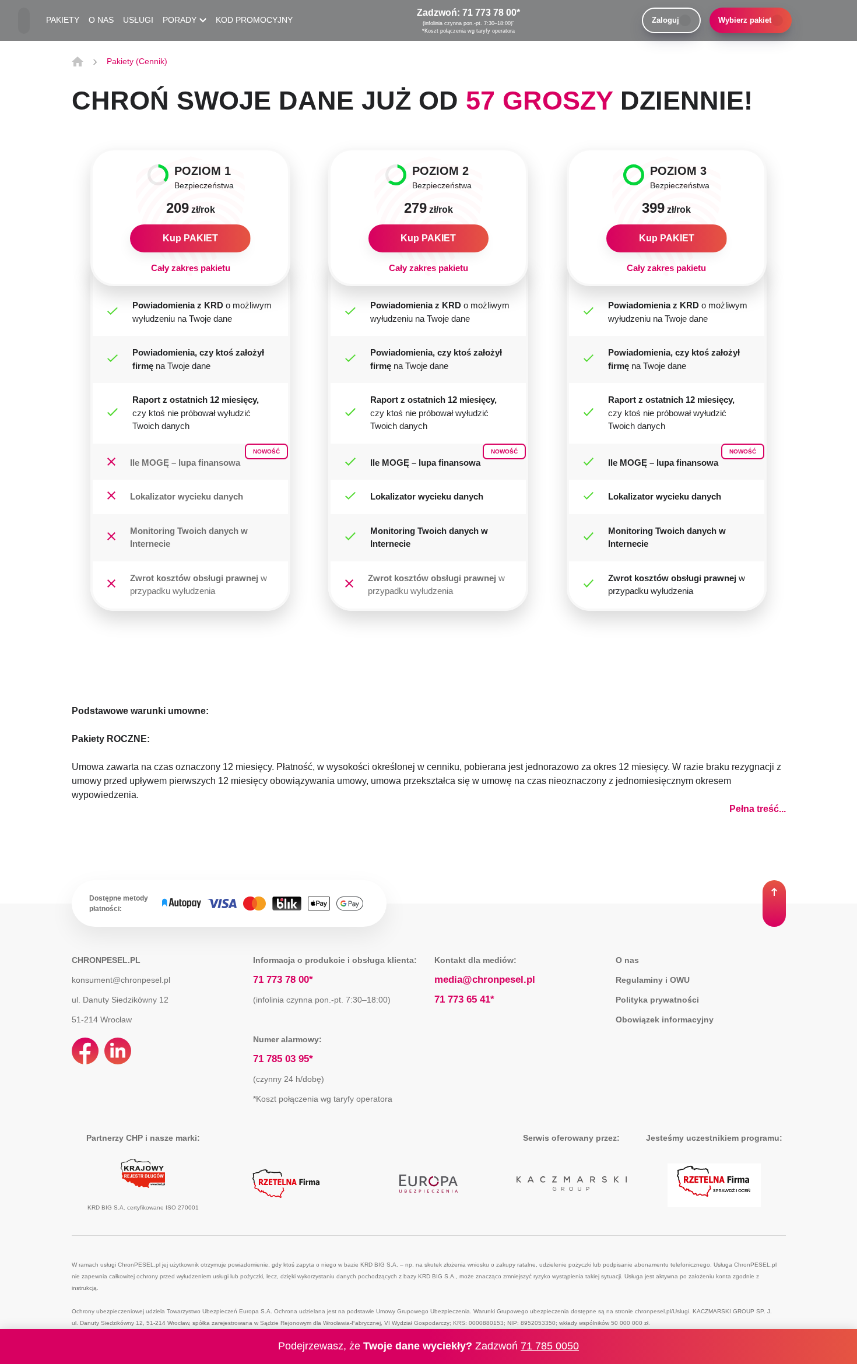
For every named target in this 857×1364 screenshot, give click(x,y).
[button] (774, 903)
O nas (627, 960)
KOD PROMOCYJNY (254, 19)
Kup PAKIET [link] (190, 238)
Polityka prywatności (657, 999)
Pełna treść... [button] (757, 809)
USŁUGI (138, 19)
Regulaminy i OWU (653, 980)
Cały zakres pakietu (190, 268)
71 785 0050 (550, 1346)
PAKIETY (62, 19)
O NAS (101, 19)
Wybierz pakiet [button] (744, 20)
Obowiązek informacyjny (665, 1019)
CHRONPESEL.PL (106, 960)
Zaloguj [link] (665, 20)
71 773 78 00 (489, 12)
